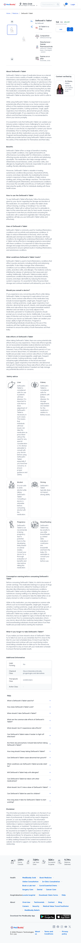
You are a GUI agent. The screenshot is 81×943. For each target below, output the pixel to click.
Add (60, 29)
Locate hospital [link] (28, 895)
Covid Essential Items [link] (48, 886)
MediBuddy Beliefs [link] (32, 910)
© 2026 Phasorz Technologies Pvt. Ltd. (22, 933)
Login (73, 4)
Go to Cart (70, 29)
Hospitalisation (14, 895)
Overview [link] (26, 902)
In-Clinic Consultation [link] (51, 882)
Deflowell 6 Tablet (27, 13)
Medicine (15, 13)
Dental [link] (39, 890)
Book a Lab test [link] (28, 886)
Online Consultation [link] (30, 882)
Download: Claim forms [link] (48, 895)
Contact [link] (51, 902)
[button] (64, 4)
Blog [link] (60, 902)
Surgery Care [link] (27, 890)
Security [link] (35, 906)
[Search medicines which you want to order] (58, 4)
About (12, 902)
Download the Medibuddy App (22, 916)
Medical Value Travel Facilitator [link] (56, 906)
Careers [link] (25, 906)
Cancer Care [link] (51, 890)
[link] (10, 4)
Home (8, 13)
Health (13, 878)
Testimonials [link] (39, 902)
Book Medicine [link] (46, 878)
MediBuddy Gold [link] (29, 878)
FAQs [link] (64, 895)
